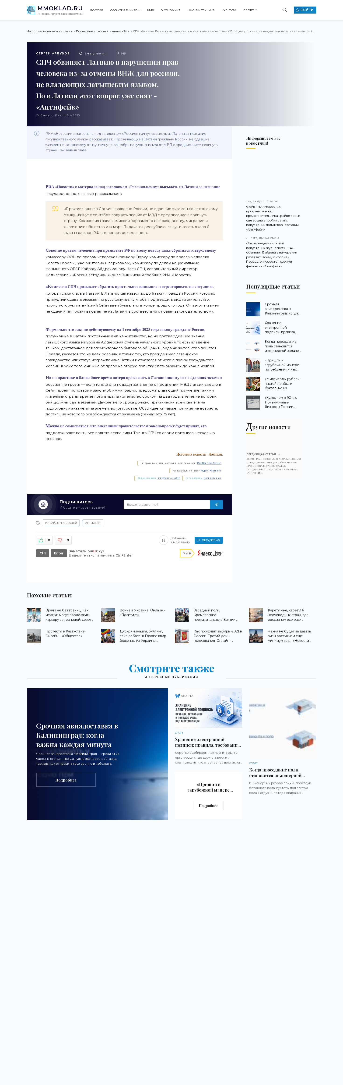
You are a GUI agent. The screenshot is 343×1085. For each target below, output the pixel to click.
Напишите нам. (212, 478)
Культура (229, 10)
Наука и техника (201, 10)
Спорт (248, 10)
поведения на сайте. (168, 478)
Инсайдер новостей (61, 523)
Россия (96, 10)
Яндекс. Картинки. (210, 470)
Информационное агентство (48, 31)
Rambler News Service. (209, 463)
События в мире (123, 10)
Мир (150, 10)
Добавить (180, 540)
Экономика (171, 10)
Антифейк (119, 31)
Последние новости (91, 31)
